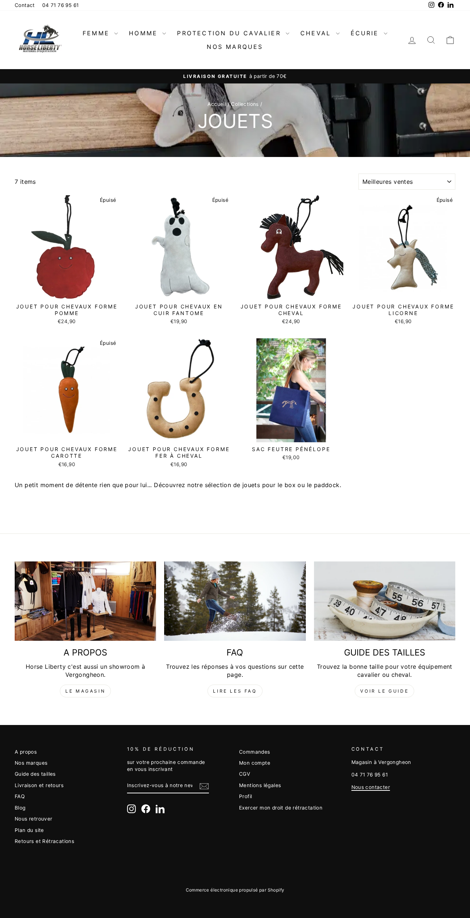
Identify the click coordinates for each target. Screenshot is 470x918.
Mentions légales (260, 785)
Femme (97, 33)
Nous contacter (370, 787)
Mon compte (254, 763)
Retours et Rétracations (44, 841)
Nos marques (235, 46)
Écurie (366, 33)
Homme (144, 33)
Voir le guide (384, 691)
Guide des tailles (35, 774)
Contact (25, 5)
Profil (245, 796)
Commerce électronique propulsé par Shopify (235, 890)
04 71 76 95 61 (60, 5)
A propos (26, 752)
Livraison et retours (39, 785)
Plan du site (29, 830)
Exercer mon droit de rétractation (280, 808)
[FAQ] (235, 601)
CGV (244, 774)
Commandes (254, 752)
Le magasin (85, 691)
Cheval (317, 33)
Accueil (216, 104)
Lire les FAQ (235, 691)
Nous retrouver (34, 819)
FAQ (20, 796)
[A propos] (85, 601)
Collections (244, 104)
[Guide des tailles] (384, 601)
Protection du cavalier (230, 33)
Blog (20, 808)
